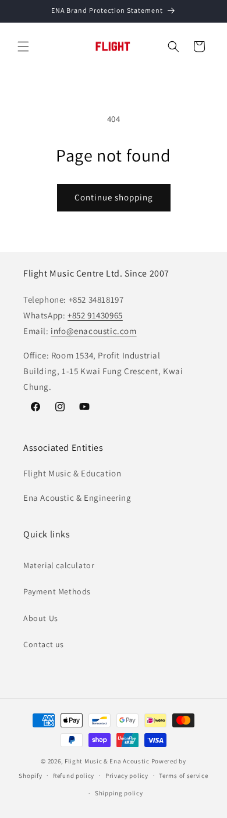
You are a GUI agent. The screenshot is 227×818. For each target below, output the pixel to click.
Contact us (43, 644)
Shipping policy (119, 793)
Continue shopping (114, 197)
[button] (23, 46)
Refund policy (73, 776)
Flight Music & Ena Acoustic (108, 761)
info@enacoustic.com (93, 330)
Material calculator (58, 565)
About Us (40, 618)
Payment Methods (57, 591)
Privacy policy (126, 776)
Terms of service (183, 776)
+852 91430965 (95, 315)
